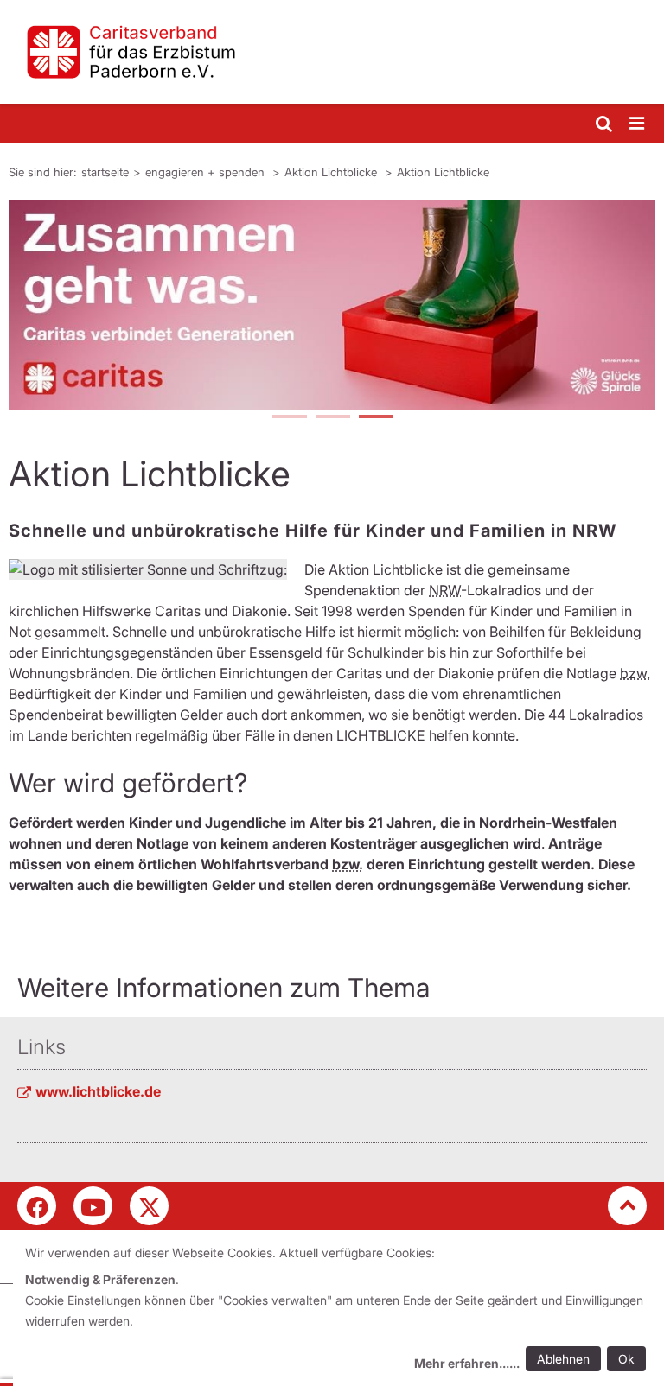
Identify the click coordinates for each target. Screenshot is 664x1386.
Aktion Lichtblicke (332, 172)
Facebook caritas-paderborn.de (36, 1205)
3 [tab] (375, 418)
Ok (626, 1358)
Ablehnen (563, 1358)
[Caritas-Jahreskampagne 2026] (332, 305)
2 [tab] (332, 418)
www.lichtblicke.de (98, 1091)
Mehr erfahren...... (467, 1363)
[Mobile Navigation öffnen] (638, 124)
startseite (105, 172)
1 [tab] (288, 418)
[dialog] (338, 1310)
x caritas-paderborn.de (149, 1205)
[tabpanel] (332, 305)
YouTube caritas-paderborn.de (92, 1205)
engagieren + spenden (206, 172)
